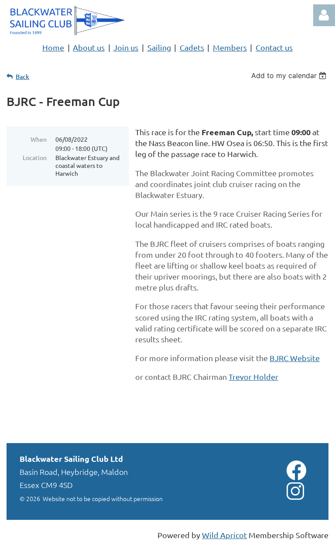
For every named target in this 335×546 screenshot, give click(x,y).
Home (53, 47)
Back (22, 76)
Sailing (159, 47)
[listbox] (289, 75)
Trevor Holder (253, 376)
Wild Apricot (224, 534)
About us (89, 47)
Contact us (274, 47)
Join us (125, 47)
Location (35, 157)
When (39, 139)
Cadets (192, 47)
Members (230, 47)
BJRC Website (295, 357)
